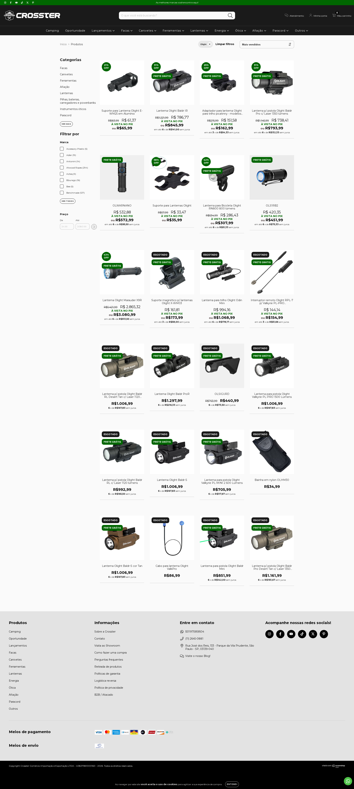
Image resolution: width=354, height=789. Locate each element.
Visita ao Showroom (107, 645)
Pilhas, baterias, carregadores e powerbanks (78, 101)
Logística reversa (105, 680)
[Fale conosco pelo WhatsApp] (348, 781)
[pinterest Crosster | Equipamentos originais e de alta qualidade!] (33, 2)
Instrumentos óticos (73, 109)
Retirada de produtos (108, 666)
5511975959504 (194, 631)
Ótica (239, 30)
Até (77, 220)
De (61, 220)
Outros (300, 30)
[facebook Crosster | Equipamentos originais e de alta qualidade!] (11, 2)
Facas (125, 30)
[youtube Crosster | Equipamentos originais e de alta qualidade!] (17, 2)
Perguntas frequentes (108, 659)
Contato (99, 638)
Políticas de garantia (107, 673)
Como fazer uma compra (110, 652)
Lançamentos (102, 30)
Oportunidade (75, 30)
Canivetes (146, 30)
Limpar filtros (225, 44)
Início (63, 44)
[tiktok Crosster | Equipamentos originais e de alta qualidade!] (22, 2)
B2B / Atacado (103, 694)
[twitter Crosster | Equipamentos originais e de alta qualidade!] (28, 2)
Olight (203, 44)
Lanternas (198, 30)
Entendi (232, 784)
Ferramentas (172, 30)
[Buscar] (230, 15)
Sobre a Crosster (105, 631)
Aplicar (94, 227)
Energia (221, 30)
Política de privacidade (108, 687)
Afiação (258, 30)
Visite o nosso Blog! (197, 656)
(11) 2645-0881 (194, 638)
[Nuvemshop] (333, 767)
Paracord (279, 30)
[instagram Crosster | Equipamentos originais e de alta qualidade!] (5, 2)
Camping (52, 30)
